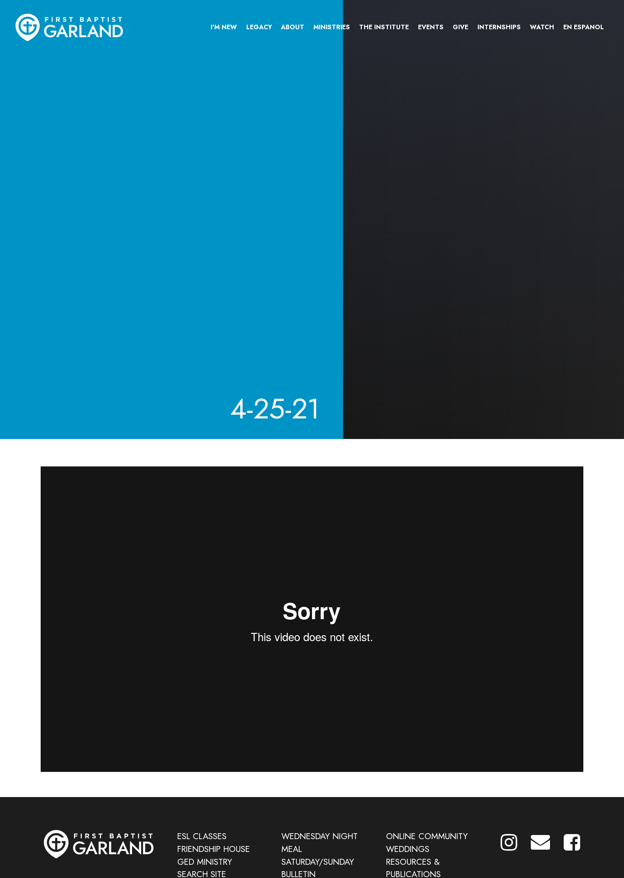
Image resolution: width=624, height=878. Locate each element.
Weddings (407, 849)
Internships (499, 27)
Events (431, 27)
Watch (542, 27)
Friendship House (213, 849)
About (292, 27)
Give (460, 27)
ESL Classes (202, 836)
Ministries (331, 27)
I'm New (224, 27)
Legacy (259, 27)
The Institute (384, 27)
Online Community (427, 836)
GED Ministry (204, 862)
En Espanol (583, 27)
